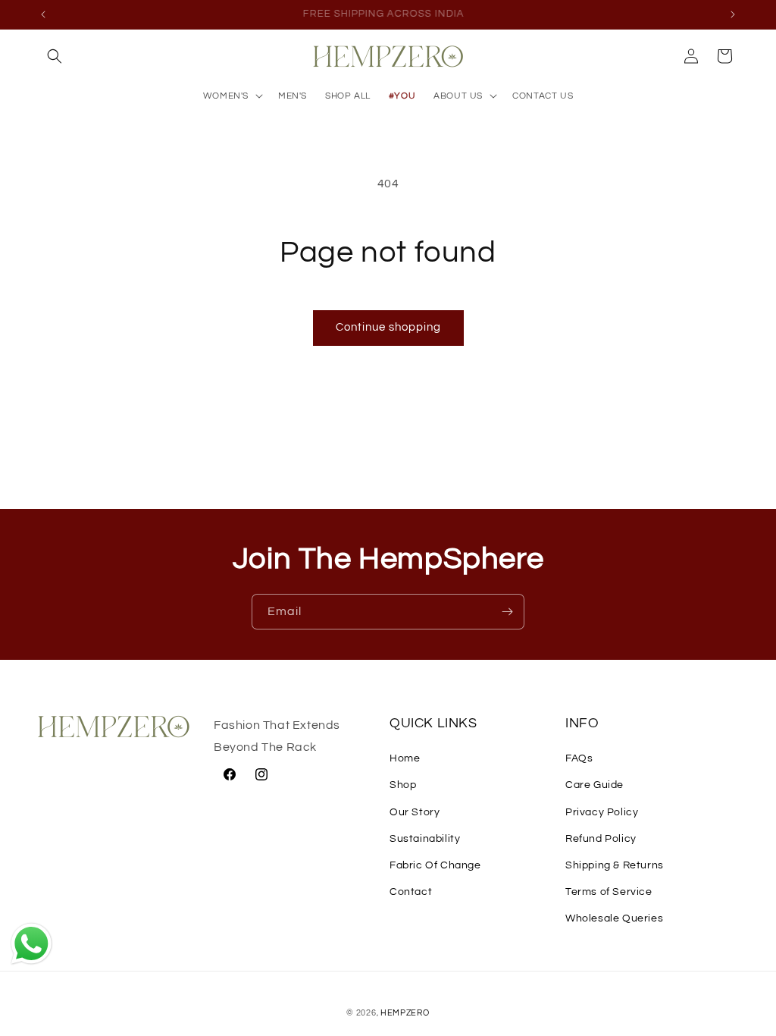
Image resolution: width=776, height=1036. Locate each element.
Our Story (415, 812)
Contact (411, 892)
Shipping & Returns (614, 865)
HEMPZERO (405, 1013)
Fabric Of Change (435, 865)
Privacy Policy (601, 812)
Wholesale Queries (614, 918)
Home (405, 758)
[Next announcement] (732, 14)
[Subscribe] (507, 611)
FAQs (579, 758)
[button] (54, 56)
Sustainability (425, 839)
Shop (403, 785)
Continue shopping (388, 327)
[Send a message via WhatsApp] (31, 944)
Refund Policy (601, 839)
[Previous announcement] (43, 14)
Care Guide (594, 785)
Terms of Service (608, 892)
